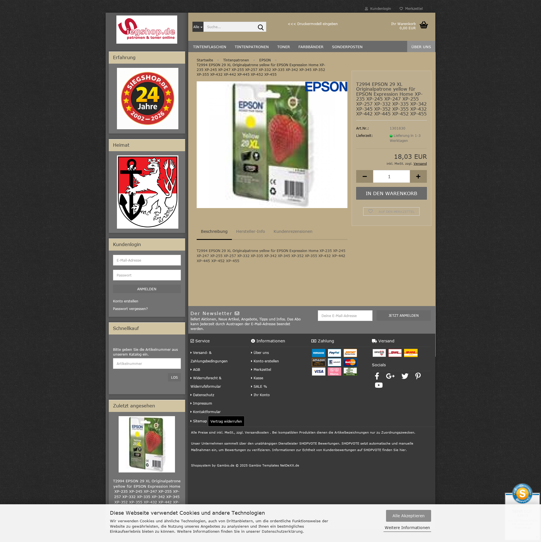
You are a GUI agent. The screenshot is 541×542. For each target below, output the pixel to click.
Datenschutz (203, 395)
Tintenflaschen (209, 46)
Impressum (202, 403)
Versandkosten (257, 432)
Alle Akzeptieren (409, 515)
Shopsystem (201, 465)
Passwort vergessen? (130, 309)
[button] (364, 176)
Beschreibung (214, 231)
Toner (283, 46)
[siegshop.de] (146, 29)
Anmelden (146, 289)
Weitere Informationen (407, 527)
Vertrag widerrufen (226, 421)
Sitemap (199, 421)
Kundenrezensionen (293, 231)
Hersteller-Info (250, 231)
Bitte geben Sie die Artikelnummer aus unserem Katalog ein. (145, 351)
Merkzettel (413, 8)
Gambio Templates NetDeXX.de (274, 465)
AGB (196, 369)
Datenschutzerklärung (282, 531)
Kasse (257, 378)
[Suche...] (261, 27)
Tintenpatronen (252, 46)
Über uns (421, 46)
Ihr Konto (261, 395)
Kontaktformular (206, 412)
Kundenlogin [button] (379, 8)
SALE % (259, 386)
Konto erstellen (265, 361)
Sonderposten (347, 46)
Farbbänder (310, 46)
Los (174, 377)
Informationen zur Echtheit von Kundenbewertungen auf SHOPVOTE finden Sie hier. (339, 450)
